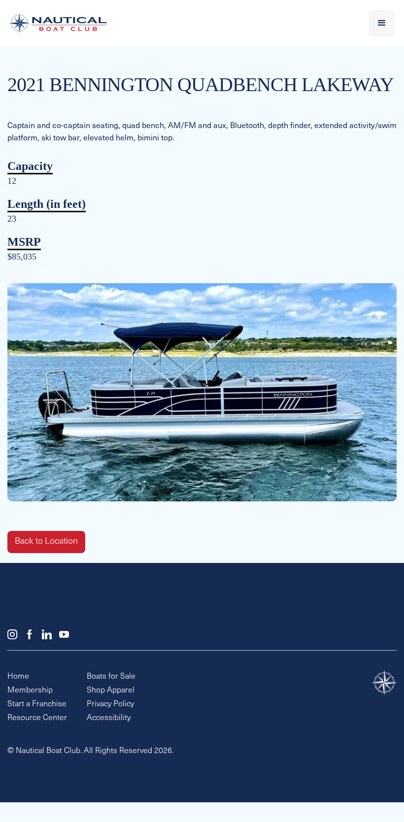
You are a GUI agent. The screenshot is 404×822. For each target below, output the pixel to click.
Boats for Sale (111, 677)
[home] (163, 23)
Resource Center (37, 718)
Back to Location (46, 541)
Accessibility (109, 718)
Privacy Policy (110, 704)
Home (18, 677)
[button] (382, 23)
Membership (30, 690)
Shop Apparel (111, 690)
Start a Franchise (37, 704)
